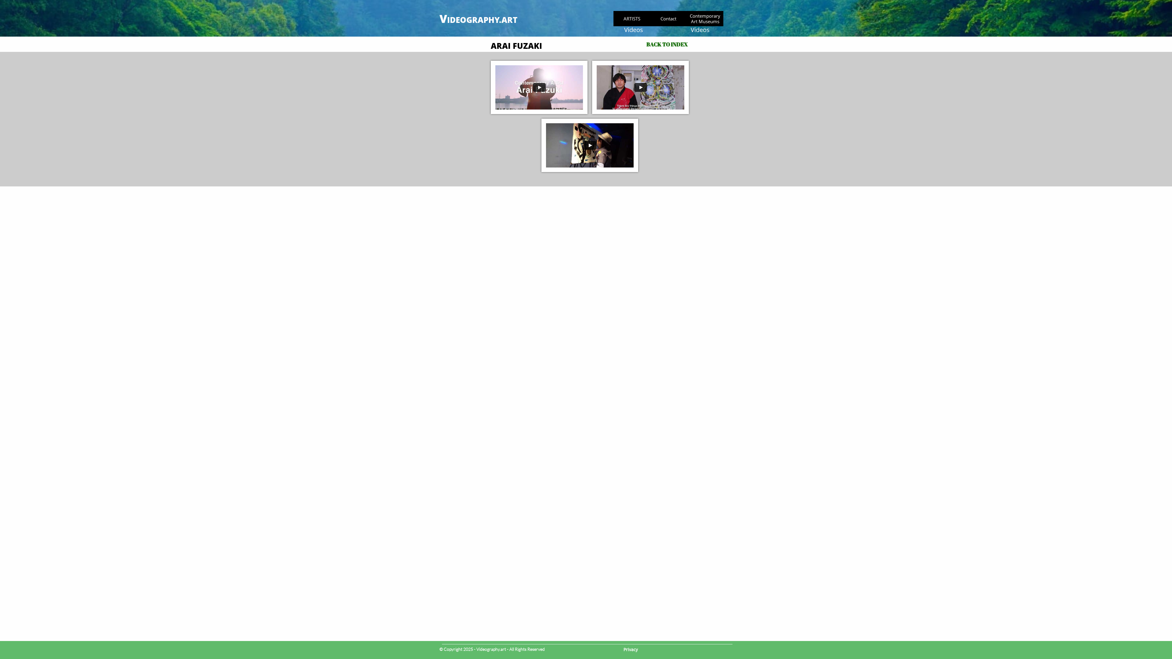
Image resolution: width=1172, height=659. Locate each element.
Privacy (631, 649)
